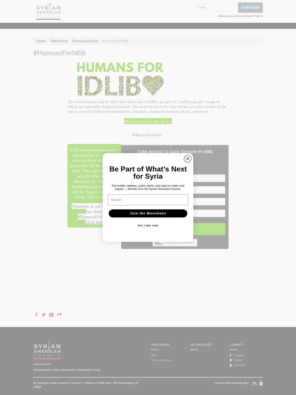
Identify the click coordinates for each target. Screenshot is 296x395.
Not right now (148, 225)
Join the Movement (148, 213)
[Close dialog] (187, 158)
